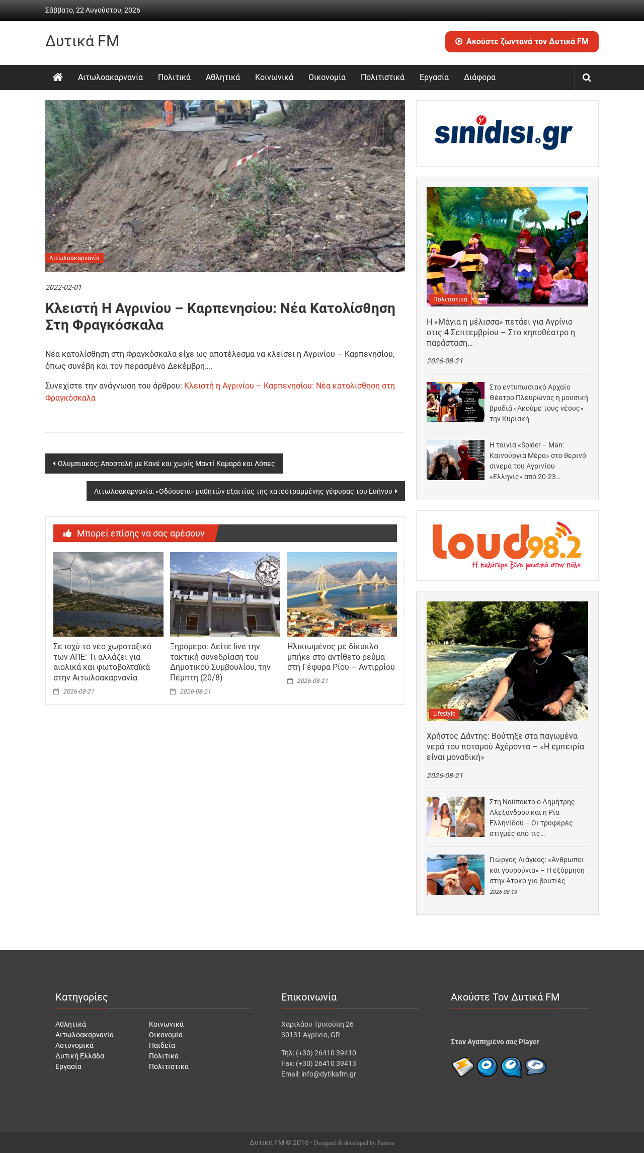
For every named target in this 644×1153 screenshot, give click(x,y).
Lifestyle (444, 713)
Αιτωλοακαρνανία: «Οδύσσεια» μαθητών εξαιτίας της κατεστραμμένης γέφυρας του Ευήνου (243, 491)
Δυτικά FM (82, 41)
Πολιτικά (174, 77)
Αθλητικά (223, 77)
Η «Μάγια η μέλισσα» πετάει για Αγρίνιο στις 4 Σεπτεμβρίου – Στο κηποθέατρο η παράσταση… (501, 332)
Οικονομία (327, 77)
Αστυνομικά (74, 1045)
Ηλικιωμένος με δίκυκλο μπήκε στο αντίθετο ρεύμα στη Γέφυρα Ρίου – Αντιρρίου (341, 657)
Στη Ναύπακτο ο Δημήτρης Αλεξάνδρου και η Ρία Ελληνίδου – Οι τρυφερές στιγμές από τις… (532, 817)
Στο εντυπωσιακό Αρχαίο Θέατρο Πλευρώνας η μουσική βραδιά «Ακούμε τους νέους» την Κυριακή (539, 403)
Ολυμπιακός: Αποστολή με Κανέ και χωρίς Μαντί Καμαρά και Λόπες (166, 463)
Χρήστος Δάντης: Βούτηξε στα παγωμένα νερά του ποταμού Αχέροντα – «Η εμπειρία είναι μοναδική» (505, 746)
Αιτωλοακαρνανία (110, 77)
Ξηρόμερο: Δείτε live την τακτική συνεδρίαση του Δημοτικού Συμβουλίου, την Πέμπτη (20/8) (220, 662)
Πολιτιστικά (383, 77)
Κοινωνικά (274, 77)
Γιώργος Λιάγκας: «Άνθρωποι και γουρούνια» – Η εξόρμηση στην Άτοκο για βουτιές (537, 870)
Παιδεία (162, 1045)
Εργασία (434, 77)
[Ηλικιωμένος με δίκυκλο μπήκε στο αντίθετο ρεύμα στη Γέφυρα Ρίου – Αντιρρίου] (342, 594)
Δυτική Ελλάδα (79, 1056)
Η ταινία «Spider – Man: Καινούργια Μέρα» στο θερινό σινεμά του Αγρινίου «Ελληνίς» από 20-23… (538, 461)
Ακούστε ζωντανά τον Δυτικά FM (527, 41)
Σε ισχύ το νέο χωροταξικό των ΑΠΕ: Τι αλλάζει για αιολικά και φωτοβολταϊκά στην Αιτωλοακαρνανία (102, 662)
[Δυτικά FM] (57, 77)
